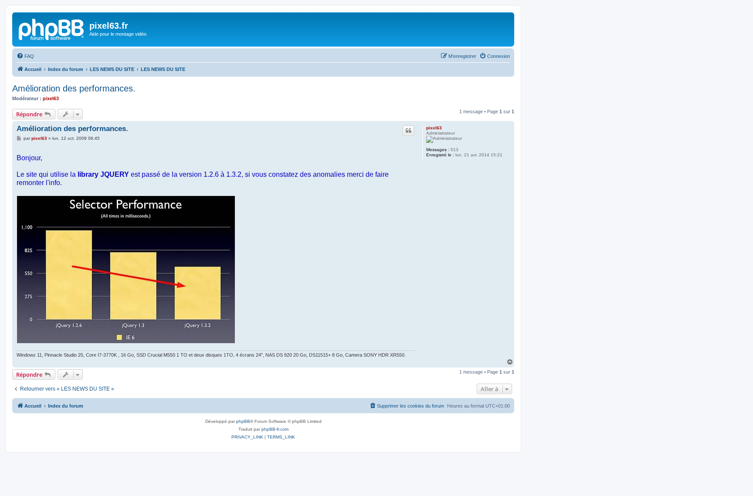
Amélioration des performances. (74, 88)
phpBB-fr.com (274, 429)
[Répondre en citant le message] (408, 130)
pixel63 (51, 98)
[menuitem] (25, 56)
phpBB (243, 421)
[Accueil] (51, 28)
